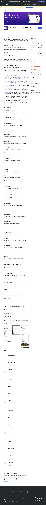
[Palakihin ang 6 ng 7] (27, 326)
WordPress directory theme (9, 78)
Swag (28, 494)
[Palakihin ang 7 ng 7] (27, 344)
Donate (28, 492)
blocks (38, 51)
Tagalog (13, 499)
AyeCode (6, 481)
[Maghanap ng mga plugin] (13, 10)
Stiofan (11, 28)
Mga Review (13, 32)
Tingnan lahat (40, 74)
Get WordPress (41, 1)
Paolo (19, 479)
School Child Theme (8, 92)
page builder (40, 55)
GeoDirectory (19, 77)
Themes (13, 491)
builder (38, 53)
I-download (40, 28)
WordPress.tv (21, 494)
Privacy (5, 494)
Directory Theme (8, 77)
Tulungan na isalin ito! (30, 7)
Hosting (5, 492)
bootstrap (40, 51)
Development (25, 32)
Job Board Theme (8, 85)
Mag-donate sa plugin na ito (35, 92)
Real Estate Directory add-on (16, 82)
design (41, 53)
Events (28, 491)
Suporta (41, 32)
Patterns (13, 494)
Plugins (13, 492)
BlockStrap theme (17, 44)
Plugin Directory (6, 4)
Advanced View (33, 57)
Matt (36, 491)
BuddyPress (37, 494)
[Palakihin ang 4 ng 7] (10, 341)
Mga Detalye (7, 32)
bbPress (37, 492)
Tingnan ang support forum (35, 83)
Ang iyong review (33, 74)
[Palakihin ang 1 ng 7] (10, 326)
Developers (21, 492)
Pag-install (19, 32)
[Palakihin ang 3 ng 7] (10, 339)
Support (20, 491)
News (4, 491)
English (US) (40, 49)
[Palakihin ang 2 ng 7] (10, 328)
